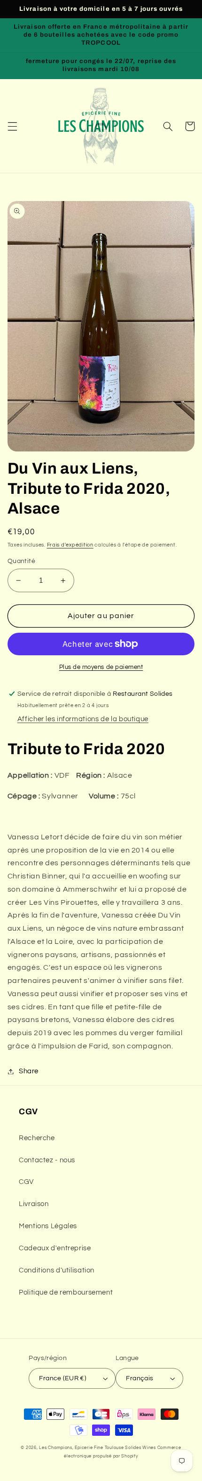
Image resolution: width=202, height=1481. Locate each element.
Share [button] (29, 1071)
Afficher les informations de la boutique (82, 719)
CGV (26, 1181)
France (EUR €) (62, 1378)
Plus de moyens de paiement (101, 667)
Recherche (37, 1138)
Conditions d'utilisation (56, 1270)
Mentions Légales (48, 1226)
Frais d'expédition (70, 544)
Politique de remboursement (66, 1292)
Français (139, 1378)
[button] (12, 126)
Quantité (21, 561)
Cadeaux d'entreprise (55, 1248)
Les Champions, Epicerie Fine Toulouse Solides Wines (97, 1448)
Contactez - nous (47, 1160)
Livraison (34, 1203)
